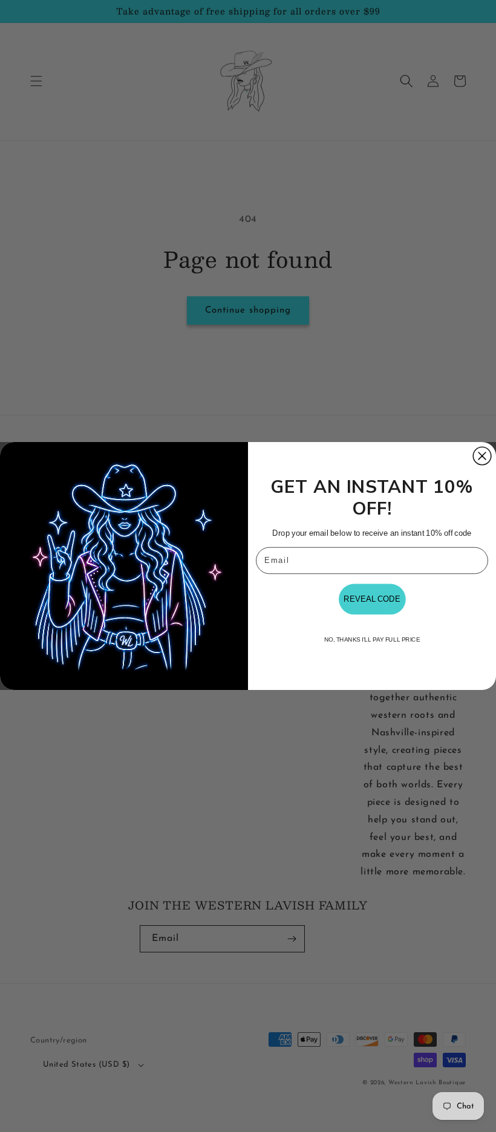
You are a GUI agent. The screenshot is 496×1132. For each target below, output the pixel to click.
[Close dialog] (482, 456)
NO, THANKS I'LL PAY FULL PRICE (372, 640)
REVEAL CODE (372, 599)
